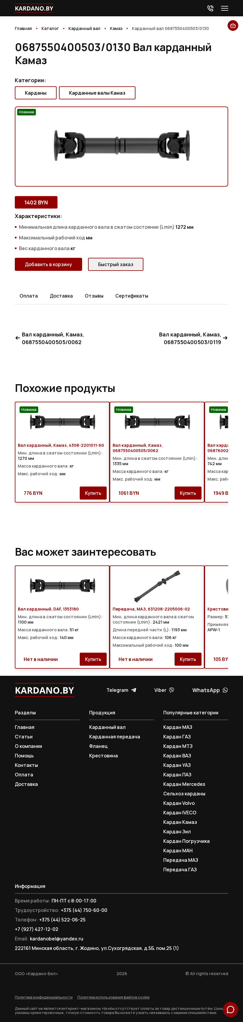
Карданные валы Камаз (97, 93)
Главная (24, 727)
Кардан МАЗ (177, 727)
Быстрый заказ (115, 264)
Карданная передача (114, 736)
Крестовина (103, 755)
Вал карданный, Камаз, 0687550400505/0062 (53, 338)
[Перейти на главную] (34, 8)
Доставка (26, 784)
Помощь (24, 755)
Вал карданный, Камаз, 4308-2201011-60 (61, 445)
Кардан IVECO (179, 812)
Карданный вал (107, 727)
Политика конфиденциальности (44, 997)
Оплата (24, 774)
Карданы (36, 93)
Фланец (98, 746)
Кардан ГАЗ (177, 736)
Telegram (117, 690)
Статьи (24, 736)
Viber (160, 690)
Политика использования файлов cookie (113, 997)
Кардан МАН (178, 850)
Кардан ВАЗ (177, 755)
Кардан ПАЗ (177, 774)
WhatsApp (206, 690)
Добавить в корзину (48, 264)
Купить (93, 493)
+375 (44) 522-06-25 (62, 919)
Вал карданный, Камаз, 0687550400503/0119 (190, 338)
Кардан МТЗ (178, 746)
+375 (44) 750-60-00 (84, 910)
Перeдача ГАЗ (180, 869)
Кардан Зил (177, 831)
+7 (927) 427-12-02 (36, 929)
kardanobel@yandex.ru (56, 938)
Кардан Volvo (179, 803)
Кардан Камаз (180, 822)
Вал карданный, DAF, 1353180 (48, 609)
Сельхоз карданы (184, 793)
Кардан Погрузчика (186, 841)
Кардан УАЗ (177, 765)
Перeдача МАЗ (180, 860)
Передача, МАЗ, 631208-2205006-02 (151, 609)
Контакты (26, 765)
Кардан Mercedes (184, 784)
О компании (28, 746)
